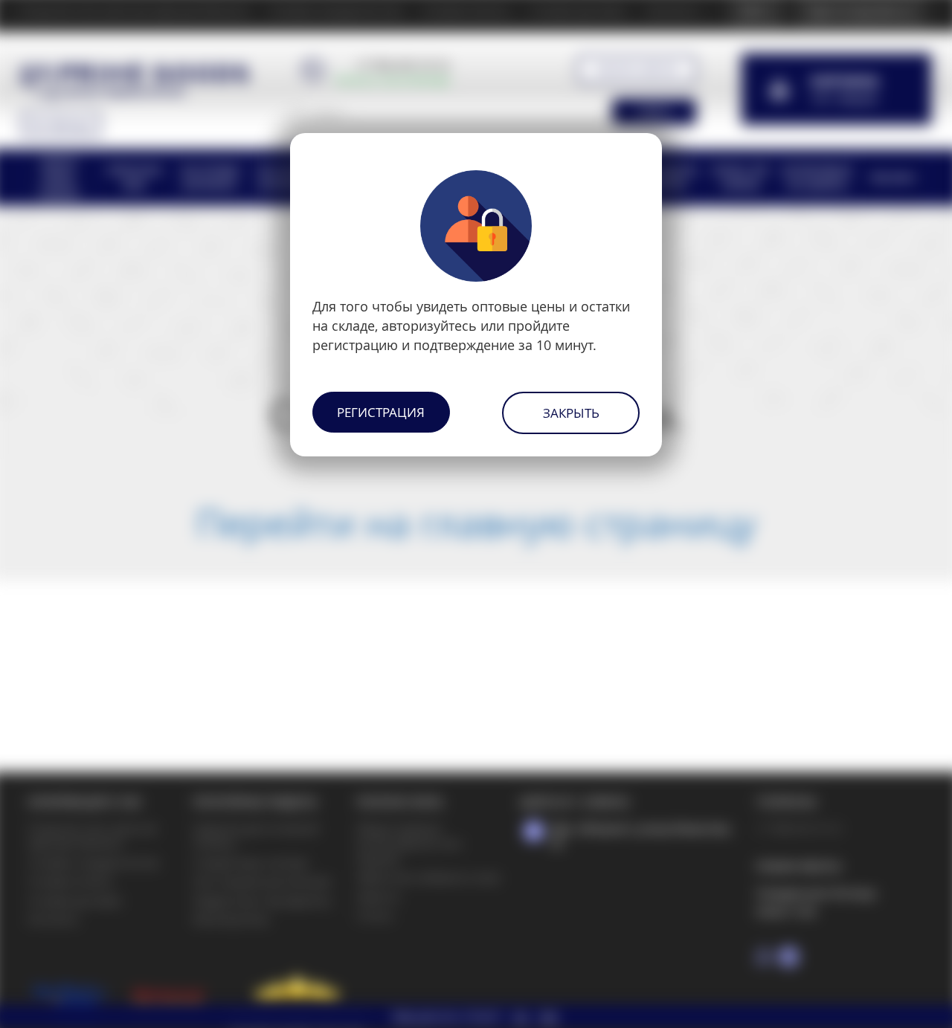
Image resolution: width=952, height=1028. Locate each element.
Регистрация (381, 412)
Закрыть (571, 412)
